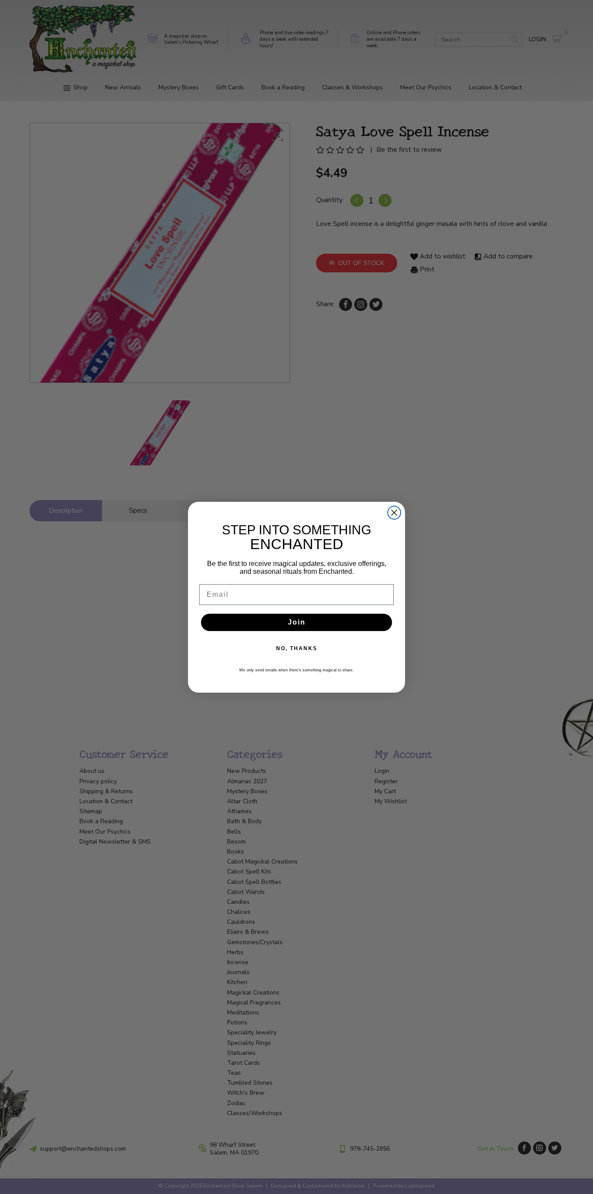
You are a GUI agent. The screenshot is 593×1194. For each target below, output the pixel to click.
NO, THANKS (296, 648)
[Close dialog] (394, 512)
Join (297, 622)
